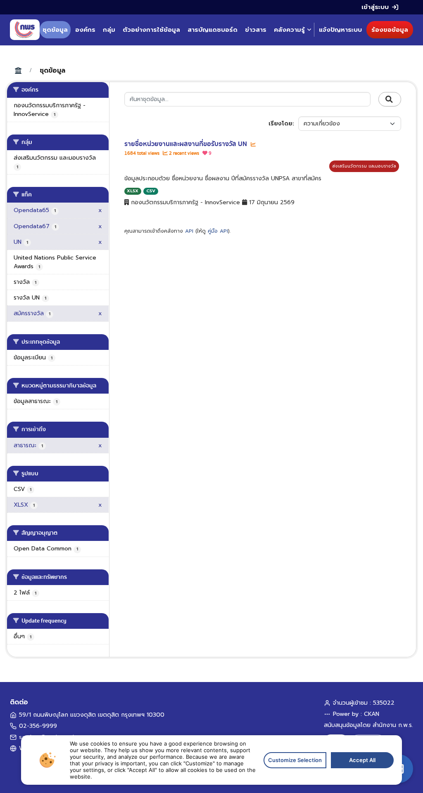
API (189, 231)
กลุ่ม (109, 29)
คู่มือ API (218, 231)
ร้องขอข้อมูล (389, 29)
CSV (150, 191)
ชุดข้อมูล (55, 29)
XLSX (132, 191)
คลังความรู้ (289, 29)
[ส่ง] (389, 99)
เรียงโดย (280, 123)
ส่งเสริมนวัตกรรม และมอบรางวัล (364, 166)
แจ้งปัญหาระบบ (340, 29)
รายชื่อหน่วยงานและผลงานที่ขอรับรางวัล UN (186, 144)
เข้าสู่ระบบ (375, 7)
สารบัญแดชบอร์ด (213, 29)
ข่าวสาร (255, 29)
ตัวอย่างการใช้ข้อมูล (151, 29)
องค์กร (85, 29)
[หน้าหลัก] (25, 29)
